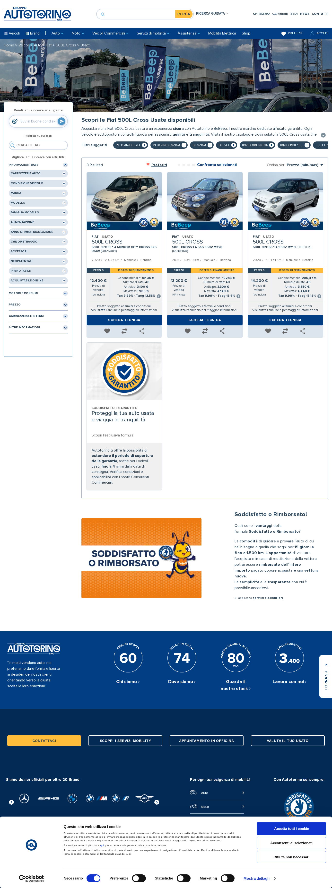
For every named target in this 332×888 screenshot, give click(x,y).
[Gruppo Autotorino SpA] (37, 14)
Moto (205, 807)
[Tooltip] (158, 296)
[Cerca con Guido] (61, 121)
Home (9, 45)
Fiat (49, 45)
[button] (318, 33)
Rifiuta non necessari (291, 857)
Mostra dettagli (257, 878)
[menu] (290, 13)
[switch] (139, 878)
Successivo (156, 801)
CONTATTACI (44, 741)
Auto (38, 45)
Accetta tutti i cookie (291, 829)
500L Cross (66, 45)
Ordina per (275, 165)
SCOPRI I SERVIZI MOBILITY (125, 741)
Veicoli (24, 45)
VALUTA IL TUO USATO (288, 741)
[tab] (212, 13)
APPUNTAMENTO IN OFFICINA (206, 741)
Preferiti (296, 33)
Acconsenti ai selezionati (291, 843)
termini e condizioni (268, 598)
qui (102, 845)
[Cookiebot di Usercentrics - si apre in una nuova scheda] (31, 878)
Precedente (11, 801)
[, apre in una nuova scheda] (24, 798)
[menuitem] (261, 14)
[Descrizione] (323, 135)
